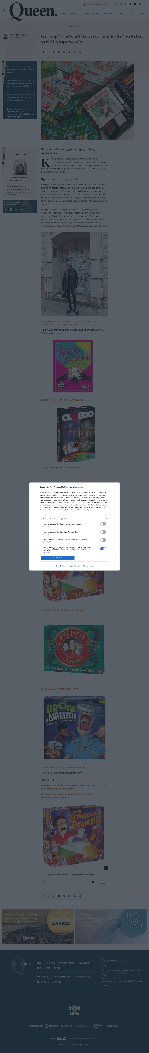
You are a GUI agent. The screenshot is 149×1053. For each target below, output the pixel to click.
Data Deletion (61, 566)
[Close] (115, 487)
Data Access (74, 566)
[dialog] (74, 526)
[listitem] (74, 519)
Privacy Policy (88, 566)
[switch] (103, 524)
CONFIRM (57, 558)
